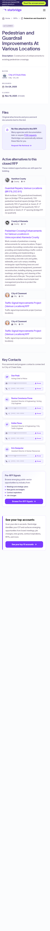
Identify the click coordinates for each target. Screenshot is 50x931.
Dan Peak (15, 376)
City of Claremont (19, 294)
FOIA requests (30, 135)
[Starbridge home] (11, 10)
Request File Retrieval (20, 146)
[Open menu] (44, 10)
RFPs (15, 18)
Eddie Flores (16, 423)
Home (7, 18)
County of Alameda (19, 221)
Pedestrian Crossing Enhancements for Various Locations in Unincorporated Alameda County (23, 234)
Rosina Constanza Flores (21, 398)
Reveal (39, 383)
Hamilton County (18, 179)
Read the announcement (34, 3)
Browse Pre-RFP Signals (22, 501)
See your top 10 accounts (23, 544)
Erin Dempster (17, 448)
